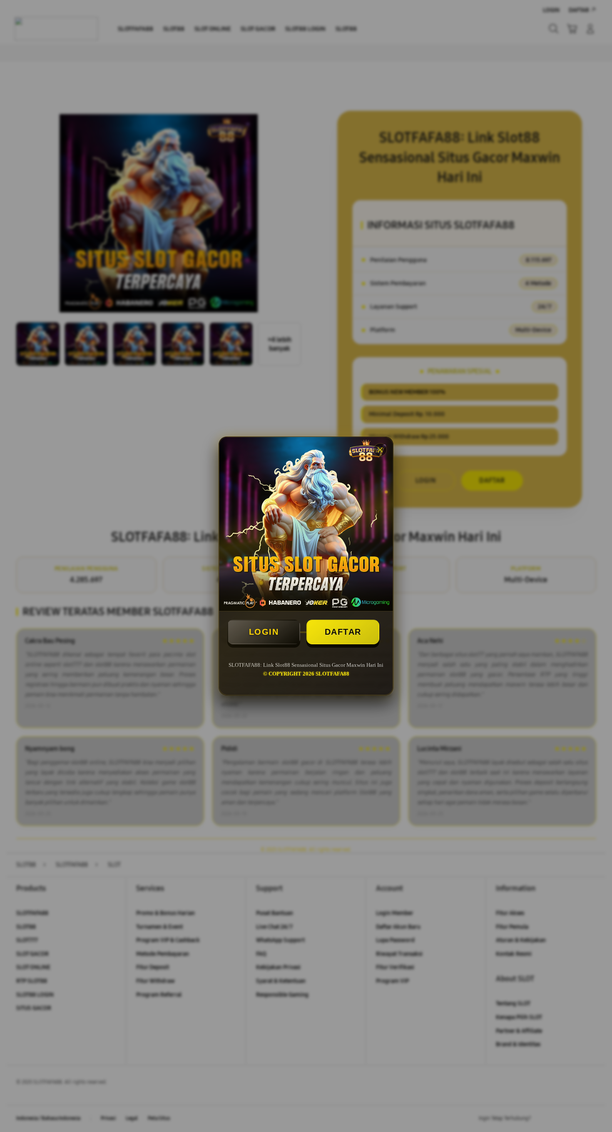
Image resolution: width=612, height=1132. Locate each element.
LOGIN (264, 631)
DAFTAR (343, 631)
